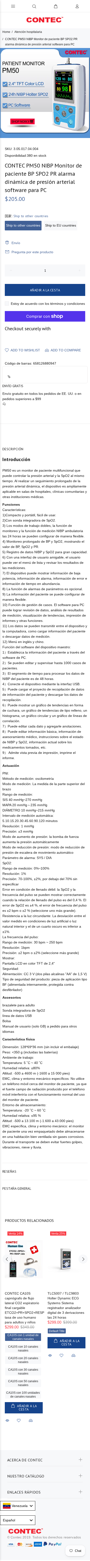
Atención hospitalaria (28, 32)
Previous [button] (4, 93)
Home (6, 32)
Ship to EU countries (60, 225)
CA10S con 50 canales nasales (23, 1383)
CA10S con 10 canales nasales (23, 1348)
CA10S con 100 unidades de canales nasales (23, 1394)
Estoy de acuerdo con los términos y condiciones (48, 304)
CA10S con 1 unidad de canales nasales (23, 1337)
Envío (16, 243)
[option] (45, 93)
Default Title (57, 1331)
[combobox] (17, 1506)
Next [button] (85, 93)
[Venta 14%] (24, 1259)
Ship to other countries (23, 225)
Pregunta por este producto (32, 252)
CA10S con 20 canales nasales (23, 1360)
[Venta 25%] (66, 1259)
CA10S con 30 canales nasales (23, 1371)
